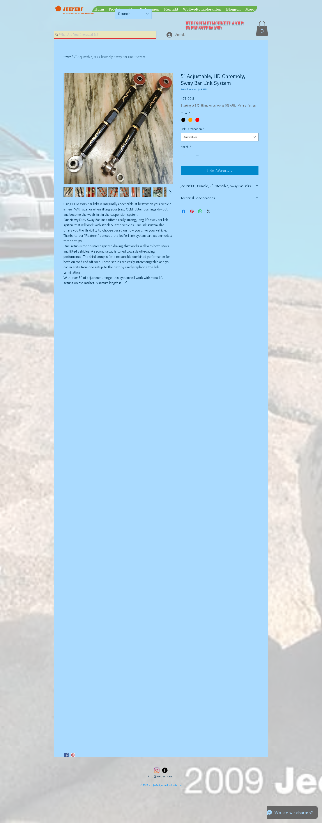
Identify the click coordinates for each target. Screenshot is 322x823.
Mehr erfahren (213, 110)
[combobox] (219, 141)
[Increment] (197, 159)
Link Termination (192, 133)
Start (67, 57)
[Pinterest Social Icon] (73, 755)
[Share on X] (208, 215)
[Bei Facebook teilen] (183, 215)
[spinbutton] (191, 159)
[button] (262, 28)
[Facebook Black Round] (165, 770)
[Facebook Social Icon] (66, 755)
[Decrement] (184, 159)
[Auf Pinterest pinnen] (192, 215)
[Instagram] (156, 770)
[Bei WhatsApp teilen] (200, 215)
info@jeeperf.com (160, 776)
